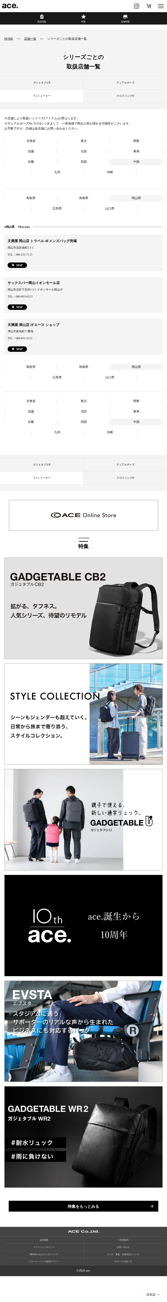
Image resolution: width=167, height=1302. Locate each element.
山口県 (109, 208)
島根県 (83, 198)
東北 (84, 141)
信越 (31, 151)
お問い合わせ (123, 1247)
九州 (57, 172)
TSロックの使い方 (123, 1261)
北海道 (30, 141)
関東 (136, 141)
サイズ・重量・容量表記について (123, 1254)
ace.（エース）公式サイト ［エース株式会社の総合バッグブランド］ (10, 6)
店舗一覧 (30, 38)
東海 (136, 151)
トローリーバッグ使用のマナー (44, 1261)
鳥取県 (30, 198)
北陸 (84, 151)
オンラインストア (149, 6)
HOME (8, 38)
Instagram (136, 6)
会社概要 (44, 1240)
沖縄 (110, 172)
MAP (19, 265)
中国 (136, 161)
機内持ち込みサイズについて (44, 1254)
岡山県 (136, 198)
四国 (84, 161)
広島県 (57, 208)
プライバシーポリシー (44, 1247)
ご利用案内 (123, 1240)
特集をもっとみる (83, 1206)
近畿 (31, 161)
